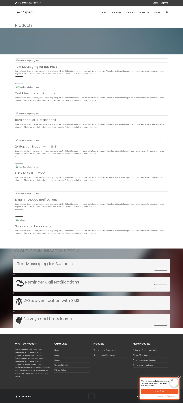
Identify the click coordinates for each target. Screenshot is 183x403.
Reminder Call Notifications (35, 120)
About (156, 13)
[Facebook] (16, 396)
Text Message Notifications (35, 93)
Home (104, 13)
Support (130, 13)
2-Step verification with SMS (35, 146)
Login (155, 3)
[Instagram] (22, 396)
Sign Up (164, 3)
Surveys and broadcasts (33, 226)
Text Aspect (24, 12)
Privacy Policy (60, 370)
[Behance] (29, 396)
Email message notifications (36, 200)
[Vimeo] (26, 396)
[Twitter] (19, 396)
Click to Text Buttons (141, 355)
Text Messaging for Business (36, 67)
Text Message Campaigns (104, 350)
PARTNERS (144, 13)
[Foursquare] (32, 396)
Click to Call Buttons (30, 173)
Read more (160, 268)
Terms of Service (61, 365)
